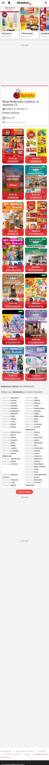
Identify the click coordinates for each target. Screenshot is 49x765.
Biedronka (42, 751)
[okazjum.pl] (24, 3)
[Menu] (3, 3)
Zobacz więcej (24, 492)
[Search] (45, 3)
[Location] (9, 3)
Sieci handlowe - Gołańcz (25, 751)
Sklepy (27, 754)
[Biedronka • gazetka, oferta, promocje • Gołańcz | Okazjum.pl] (24, 94)
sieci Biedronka (17, 386)
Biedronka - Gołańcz (13, 754)
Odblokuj (13, 185)
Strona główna (6, 751)
